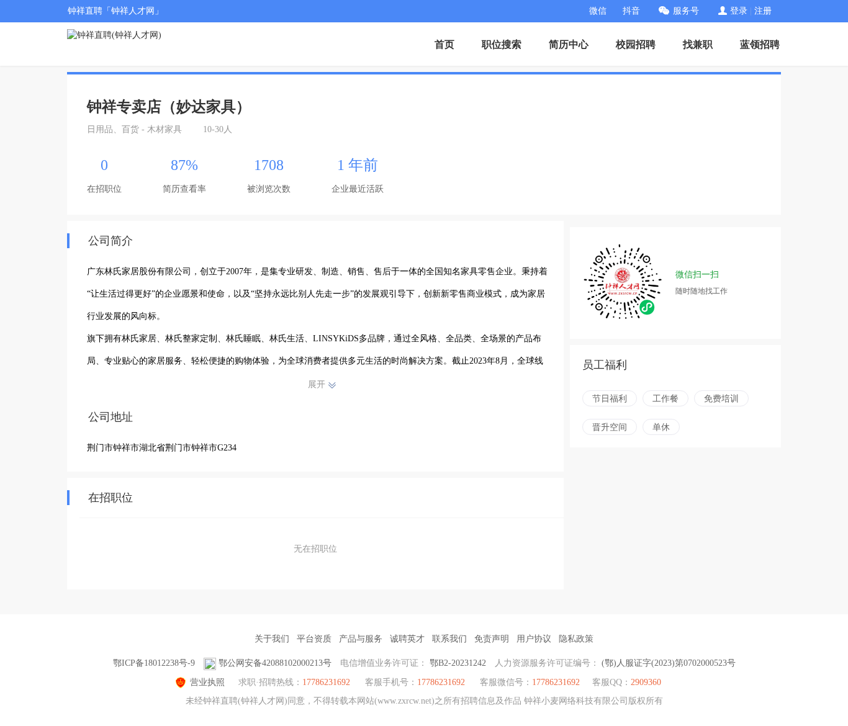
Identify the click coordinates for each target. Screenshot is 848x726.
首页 (444, 44)
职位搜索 (501, 44)
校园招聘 (636, 44)
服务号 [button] (686, 11)
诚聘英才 (407, 638)
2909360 (646, 682)
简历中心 (569, 44)
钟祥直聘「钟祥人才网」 (115, 11)
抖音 (631, 11)
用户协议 (533, 638)
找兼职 (698, 44)
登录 (738, 11)
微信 (598, 11)
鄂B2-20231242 (458, 663)
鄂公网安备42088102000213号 (275, 663)
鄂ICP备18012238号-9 (154, 663)
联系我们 (449, 638)
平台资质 (314, 638)
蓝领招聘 (760, 44)
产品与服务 (360, 638)
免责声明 (491, 638)
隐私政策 (576, 638)
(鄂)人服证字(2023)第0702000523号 (669, 663)
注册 (763, 11)
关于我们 (272, 638)
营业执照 (207, 682)
